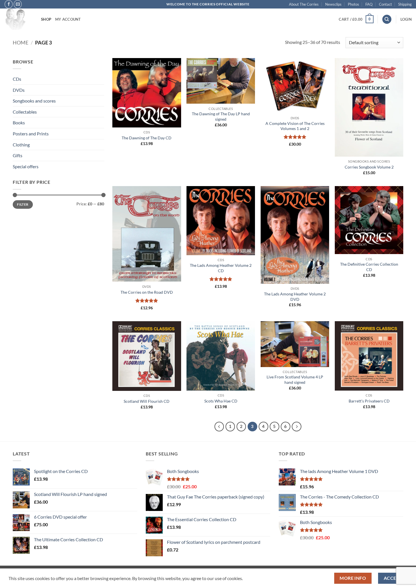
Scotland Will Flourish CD (147, 401)
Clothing (21, 144)
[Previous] (219, 426)
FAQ (368, 4)
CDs (17, 79)
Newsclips (333, 4)
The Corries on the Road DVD (147, 292)
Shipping (405, 4)
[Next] (296, 426)
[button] (356, 19)
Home (20, 42)
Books (19, 122)
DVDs (19, 90)
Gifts (17, 155)
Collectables (25, 111)
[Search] (386, 19)
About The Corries (304, 4)
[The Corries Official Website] (18, 19)
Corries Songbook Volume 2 (369, 167)
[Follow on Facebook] (9, 4)
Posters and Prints (31, 133)
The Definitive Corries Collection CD (369, 267)
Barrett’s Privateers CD (369, 401)
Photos (353, 4)
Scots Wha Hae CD (220, 401)
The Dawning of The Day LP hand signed (221, 116)
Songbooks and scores (34, 100)
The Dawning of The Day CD (146, 137)
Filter (22, 204)
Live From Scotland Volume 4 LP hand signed (295, 379)
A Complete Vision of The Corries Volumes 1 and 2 (295, 126)
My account (68, 19)
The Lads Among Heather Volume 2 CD (221, 268)
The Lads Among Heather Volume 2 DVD (295, 296)
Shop (46, 19)
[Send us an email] (18, 4)
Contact (385, 4)
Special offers (25, 166)
